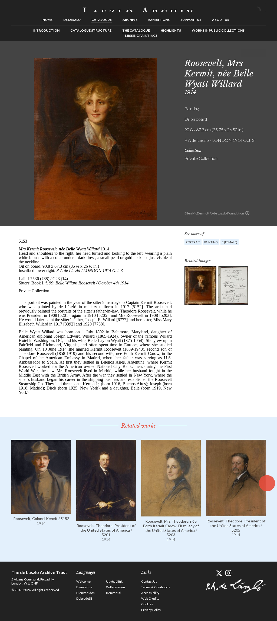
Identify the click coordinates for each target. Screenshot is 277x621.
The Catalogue (136, 30)
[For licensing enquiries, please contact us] (247, 213)
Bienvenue (84, 587)
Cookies (147, 604)
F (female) (229, 242)
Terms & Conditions (155, 587)
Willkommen (115, 587)
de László (72, 20)
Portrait (193, 242)
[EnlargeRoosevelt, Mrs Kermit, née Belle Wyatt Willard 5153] (200, 285)
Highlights (171, 30)
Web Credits (150, 598)
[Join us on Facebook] (209, 573)
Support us (190, 20)
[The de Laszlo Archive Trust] (138, 7)
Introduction (46, 30)
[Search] (262, 8)
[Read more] (41, 511)
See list (253, 53)
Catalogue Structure (90, 30)
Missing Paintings (141, 35)
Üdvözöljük (114, 581)
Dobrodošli (84, 598)
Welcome (83, 581)
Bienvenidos (85, 593)
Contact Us (149, 581)
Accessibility (150, 593)
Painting (211, 242)
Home (47, 20)
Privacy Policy (151, 610)
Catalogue (101, 20)
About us (220, 20)
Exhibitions (159, 20)
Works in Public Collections (218, 30)
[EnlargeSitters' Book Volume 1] (233, 285)
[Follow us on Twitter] (219, 573)
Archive (130, 20)
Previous (245, 53)
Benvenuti (113, 593)
